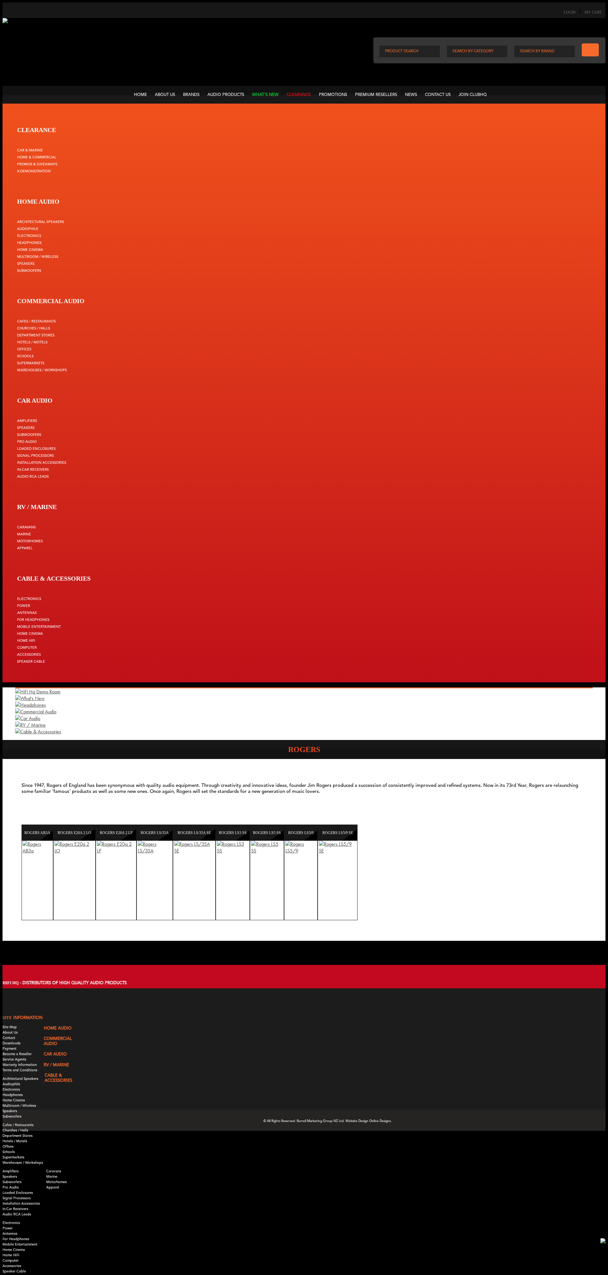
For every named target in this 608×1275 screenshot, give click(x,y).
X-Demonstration (34, 171)
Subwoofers (29, 271)
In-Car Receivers (33, 470)
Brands (191, 95)
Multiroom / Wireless (37, 257)
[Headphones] (30, 705)
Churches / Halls (33, 328)
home (140, 95)
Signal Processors (35, 456)
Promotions (333, 95)
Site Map (10, 1027)
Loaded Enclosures (36, 449)
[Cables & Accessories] (38, 731)
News (411, 95)
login (570, 12)
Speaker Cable (31, 662)
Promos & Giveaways (37, 164)
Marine (24, 534)
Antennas (27, 613)
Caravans (26, 527)
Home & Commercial (36, 157)
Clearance (299, 95)
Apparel (25, 548)
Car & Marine (30, 150)
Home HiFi (26, 641)
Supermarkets (30, 363)
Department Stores (35, 335)
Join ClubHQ (473, 95)
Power (23, 606)
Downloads (12, 1043)
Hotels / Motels (32, 342)
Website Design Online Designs (368, 1121)
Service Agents (14, 1059)
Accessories (29, 655)
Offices (24, 349)
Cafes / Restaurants (36, 321)
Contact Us (438, 95)
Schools (25, 356)
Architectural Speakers (40, 222)
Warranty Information (20, 1065)
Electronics (29, 236)
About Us (165, 95)
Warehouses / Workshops (42, 370)
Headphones (29, 243)
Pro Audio (27, 442)
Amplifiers (27, 421)
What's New (265, 95)
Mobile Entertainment (39, 627)
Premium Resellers (376, 95)
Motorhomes (30, 541)
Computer (27, 648)
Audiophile (27, 229)
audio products (225, 95)
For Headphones (33, 620)
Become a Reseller (17, 1054)
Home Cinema (30, 250)
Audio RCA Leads (33, 477)
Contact (9, 1038)
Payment (9, 1049)
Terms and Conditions (20, 1070)
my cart (593, 12)
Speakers (26, 264)
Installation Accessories (41, 463)
